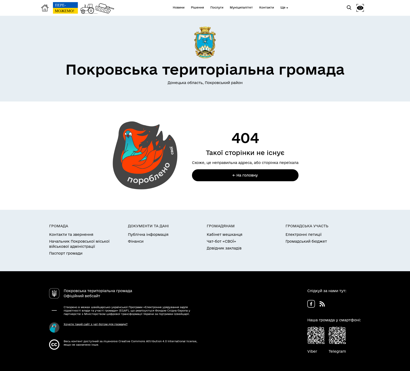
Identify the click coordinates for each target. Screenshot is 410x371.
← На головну (245, 175)
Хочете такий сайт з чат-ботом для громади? (95, 324)
